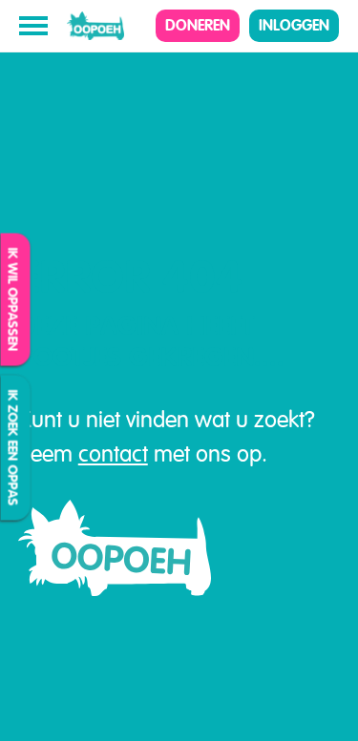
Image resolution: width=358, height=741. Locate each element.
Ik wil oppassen (13, 300)
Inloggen (294, 25)
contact (113, 454)
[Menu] (33, 25)
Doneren (197, 25)
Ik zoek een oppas (13, 448)
